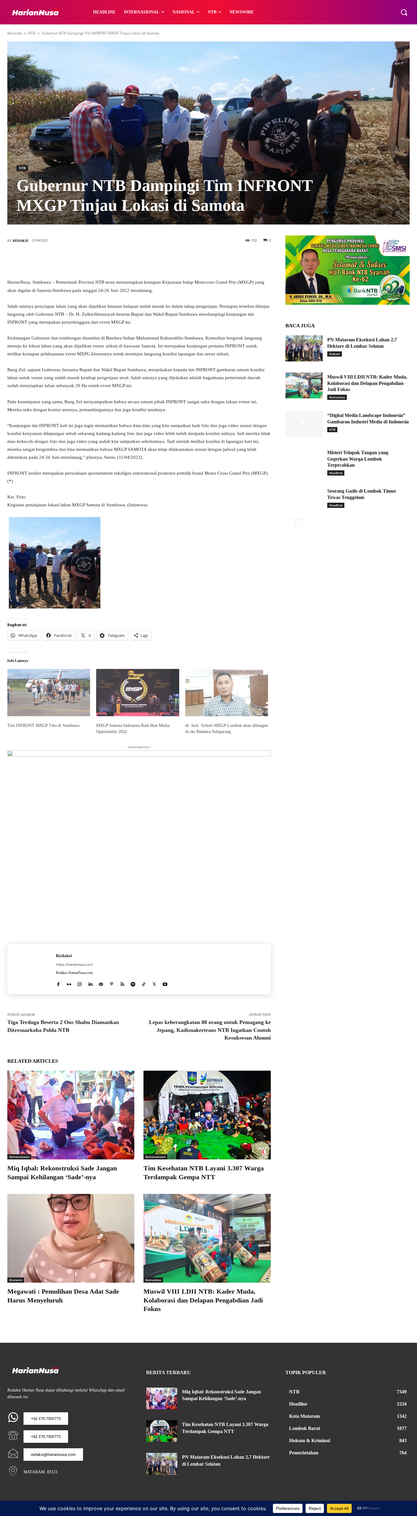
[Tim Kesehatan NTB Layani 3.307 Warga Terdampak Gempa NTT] (206, 1115)
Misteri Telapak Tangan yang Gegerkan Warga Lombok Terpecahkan (357, 459)
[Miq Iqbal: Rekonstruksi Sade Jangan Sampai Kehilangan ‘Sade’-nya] (70, 1115)
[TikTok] (143, 982)
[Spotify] (133, 982)
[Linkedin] (90, 982)
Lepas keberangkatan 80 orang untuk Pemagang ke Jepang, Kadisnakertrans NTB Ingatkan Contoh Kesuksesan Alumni (210, 1029)
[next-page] (299, 523)
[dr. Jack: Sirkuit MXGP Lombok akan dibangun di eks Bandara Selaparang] (226, 692)
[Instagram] (79, 982)
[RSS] (122, 982)
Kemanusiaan (19, 1157)
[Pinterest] (148, 261)
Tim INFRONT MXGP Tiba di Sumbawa (43, 725)
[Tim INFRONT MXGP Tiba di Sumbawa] (48, 692)
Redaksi (20, 240)
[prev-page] (289, 523)
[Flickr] (69, 982)
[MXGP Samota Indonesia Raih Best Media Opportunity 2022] (137, 692)
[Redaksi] (31, 969)
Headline (336, 473)
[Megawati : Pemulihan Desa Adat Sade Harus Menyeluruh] (70, 1238)
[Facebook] (111, 261)
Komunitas (153, 1280)
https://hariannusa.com (74, 964)
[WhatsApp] (166, 261)
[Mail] (101, 982)
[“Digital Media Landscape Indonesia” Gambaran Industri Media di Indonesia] (304, 424)
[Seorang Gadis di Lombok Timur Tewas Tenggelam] (304, 500)
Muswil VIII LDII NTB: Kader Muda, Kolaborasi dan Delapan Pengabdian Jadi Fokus (203, 1300)
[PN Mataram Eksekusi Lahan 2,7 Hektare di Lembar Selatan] (304, 348)
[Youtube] (165, 982)
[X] (130, 261)
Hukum (334, 354)
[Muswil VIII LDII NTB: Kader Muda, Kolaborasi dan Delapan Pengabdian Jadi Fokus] (206, 1238)
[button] (404, 12)
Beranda (14, 33)
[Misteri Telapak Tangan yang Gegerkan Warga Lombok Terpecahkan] (304, 461)
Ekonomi (15, 1280)
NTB (31, 33)
